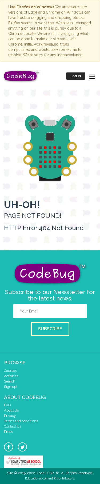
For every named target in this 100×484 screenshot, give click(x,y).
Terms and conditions (21, 421)
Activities (11, 376)
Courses (10, 371)
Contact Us (12, 426)
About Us (11, 410)
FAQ (7, 405)
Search (9, 381)
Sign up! (10, 387)
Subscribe (50, 328)
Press (8, 432)
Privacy (10, 416)
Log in (75, 76)
